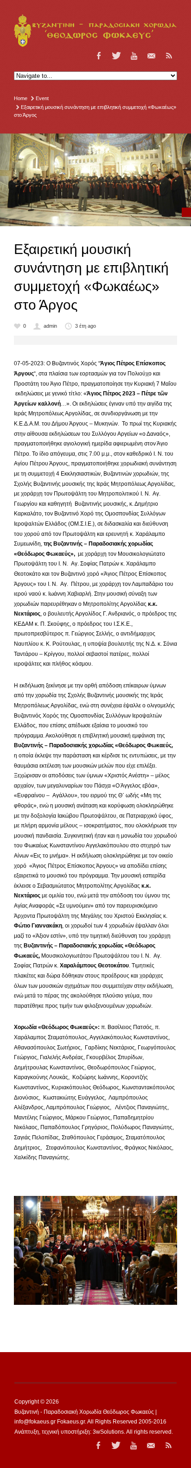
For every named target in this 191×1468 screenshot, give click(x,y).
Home (20, 98)
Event (42, 98)
